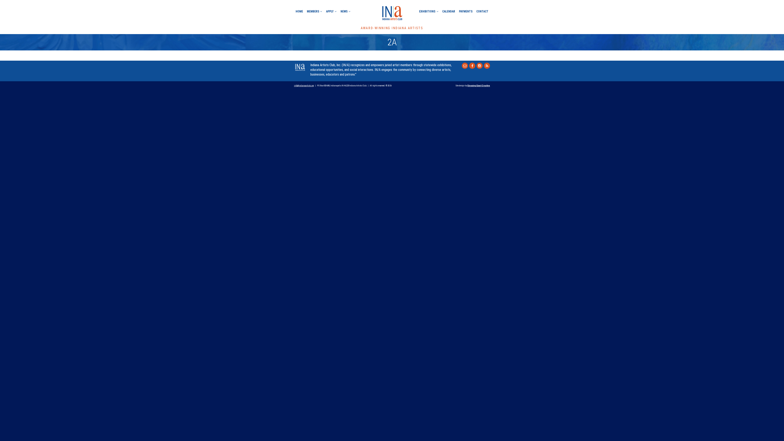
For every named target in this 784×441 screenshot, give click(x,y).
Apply (330, 11)
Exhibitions (427, 11)
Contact (482, 11)
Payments (465, 11)
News (344, 11)
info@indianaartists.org (304, 86)
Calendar (448, 11)
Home (299, 11)
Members (313, 11)
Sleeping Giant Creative (478, 86)
